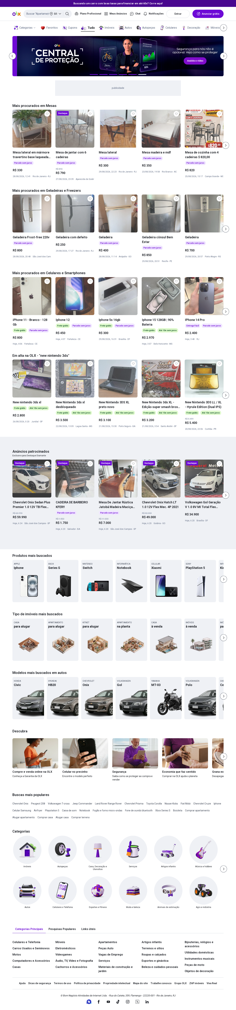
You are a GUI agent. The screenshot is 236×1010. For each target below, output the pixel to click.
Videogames (63, 954)
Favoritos (52, 27)
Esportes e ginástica (155, 960)
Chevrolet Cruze (202, 803)
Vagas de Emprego (110, 954)
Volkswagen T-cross (59, 803)
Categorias (25, 27)
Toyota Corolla (154, 803)
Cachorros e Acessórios (71, 967)
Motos (16, 954)
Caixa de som (69, 810)
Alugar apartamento (23, 817)
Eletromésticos (65, 948)
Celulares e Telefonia (26, 942)
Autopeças (148, 27)
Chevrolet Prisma (134, 803)
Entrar (178, 13)
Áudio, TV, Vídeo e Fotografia (74, 960)
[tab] (29, 929)
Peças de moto (194, 965)
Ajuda (22, 983)
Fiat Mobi (186, 803)
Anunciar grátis (210, 13)
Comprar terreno (80, 817)
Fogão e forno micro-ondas (107, 810)
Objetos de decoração (199, 971)
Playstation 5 (52, 810)
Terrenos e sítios (153, 948)
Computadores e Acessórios (31, 960)
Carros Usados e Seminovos (31, 948)
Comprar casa (45, 817)
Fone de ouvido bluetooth (139, 810)
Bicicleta (177, 810)
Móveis (215, 27)
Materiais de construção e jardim (115, 969)
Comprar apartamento (197, 810)
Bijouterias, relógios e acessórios (199, 944)
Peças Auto (106, 948)
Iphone (217, 803)
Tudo (91, 27)
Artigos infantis (152, 942)
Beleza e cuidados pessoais (160, 967)
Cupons (72, 27)
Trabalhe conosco (161, 983)
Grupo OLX (180, 983)
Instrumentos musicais (199, 958)
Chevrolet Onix (20, 803)
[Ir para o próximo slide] (225, 145)
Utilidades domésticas (199, 952)
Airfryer (38, 810)
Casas (16, 967)
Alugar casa (62, 817)
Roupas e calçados (154, 954)
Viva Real (212, 983)
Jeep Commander (82, 803)
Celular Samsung (21, 810)
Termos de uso (62, 983)
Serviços (104, 960)
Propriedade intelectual (116, 983)
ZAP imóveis (196, 983)
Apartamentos (107, 942)
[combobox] (47, 14)
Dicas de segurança (39, 983)
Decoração (193, 27)
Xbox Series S (162, 810)
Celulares (171, 27)
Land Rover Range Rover (108, 803)
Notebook (84, 810)
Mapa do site (140, 983)
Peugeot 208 (38, 803)
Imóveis (109, 27)
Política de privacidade (87, 983)
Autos (128, 27)
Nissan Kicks (171, 803)
